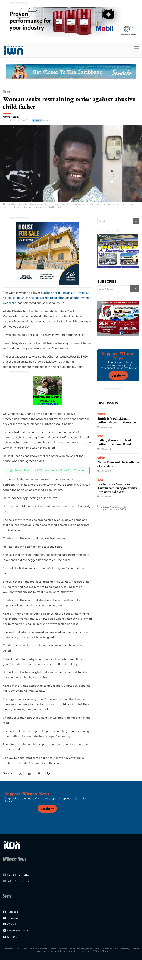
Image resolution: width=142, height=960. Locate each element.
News (6, 91)
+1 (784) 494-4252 (18, 875)
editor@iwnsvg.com (18, 881)
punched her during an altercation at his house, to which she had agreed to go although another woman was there (47, 298)
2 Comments (106, 449)
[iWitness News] (11, 845)
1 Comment (105, 471)
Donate (116, 375)
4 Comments (106, 427)
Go (134, 288)
